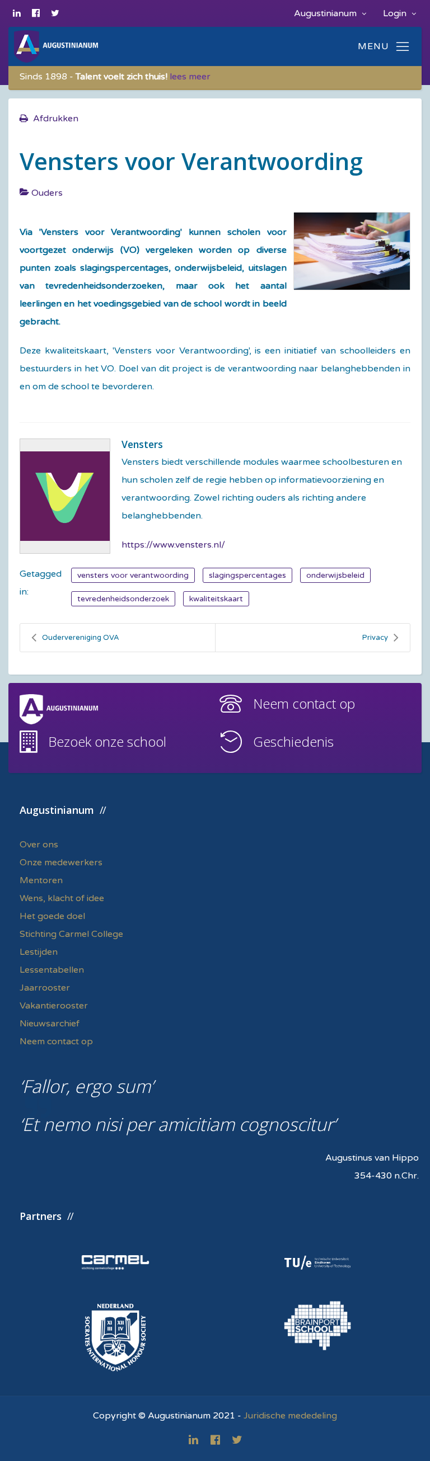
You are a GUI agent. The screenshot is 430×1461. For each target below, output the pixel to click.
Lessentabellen (52, 969)
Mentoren (41, 880)
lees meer (190, 76)
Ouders (47, 193)
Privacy (375, 637)
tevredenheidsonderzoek (123, 599)
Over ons (39, 844)
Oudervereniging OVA (80, 637)
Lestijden (39, 952)
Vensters (142, 444)
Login (396, 13)
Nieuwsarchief (50, 1023)
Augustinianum (326, 13)
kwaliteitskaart (216, 599)
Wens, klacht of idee (62, 898)
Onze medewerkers (61, 862)
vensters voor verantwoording (133, 575)
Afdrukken (55, 118)
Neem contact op (304, 703)
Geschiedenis (293, 741)
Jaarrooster (45, 987)
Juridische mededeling (290, 1415)
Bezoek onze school (107, 741)
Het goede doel (52, 916)
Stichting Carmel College (71, 934)
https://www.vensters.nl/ (173, 544)
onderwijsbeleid (335, 575)
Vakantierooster (54, 1005)
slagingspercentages (247, 575)
